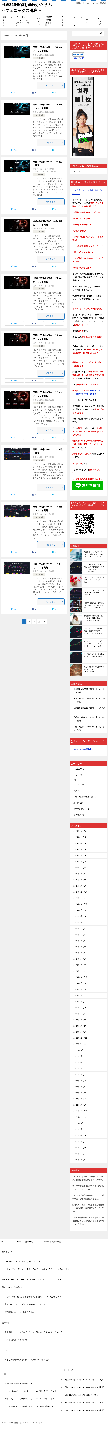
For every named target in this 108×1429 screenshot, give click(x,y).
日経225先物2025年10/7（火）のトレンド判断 (84, 1402)
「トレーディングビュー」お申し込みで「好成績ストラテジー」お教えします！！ (94, 568)
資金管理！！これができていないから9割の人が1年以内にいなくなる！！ (94, 555)
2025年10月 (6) (79, 831)
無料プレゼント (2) (81, 809)
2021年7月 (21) (79, 1141)
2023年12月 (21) (80, 965)
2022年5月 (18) (79, 1081)
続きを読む (50, 85)
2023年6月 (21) (79, 1001)
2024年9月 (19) (79, 910)
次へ (40, 622)
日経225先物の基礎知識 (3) (84, 797)
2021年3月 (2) (79, 1160)
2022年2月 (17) (79, 1099)
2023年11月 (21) (80, 971)
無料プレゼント (4, 21)
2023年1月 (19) (79, 1032)
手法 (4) (76, 791)
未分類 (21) (78, 803)
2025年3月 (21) (79, 874)
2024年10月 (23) (80, 904)
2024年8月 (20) (79, 916)
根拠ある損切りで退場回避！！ (18, 1340)
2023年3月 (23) (79, 1020)
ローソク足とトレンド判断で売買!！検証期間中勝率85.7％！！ (94, 631)
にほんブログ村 (78, 58)
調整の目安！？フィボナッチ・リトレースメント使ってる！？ (30, 1399)
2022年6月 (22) (79, 1074)
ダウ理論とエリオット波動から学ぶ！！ (94, 655)
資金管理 (62, 21)
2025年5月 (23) (79, 861)
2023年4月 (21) (79, 1014)
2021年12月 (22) (80, 1111)
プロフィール (38, 21)
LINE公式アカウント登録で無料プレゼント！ (94, 579)
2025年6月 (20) (79, 855)
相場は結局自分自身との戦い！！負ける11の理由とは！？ (93, 618)
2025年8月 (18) (79, 843)
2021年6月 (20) (79, 1147)
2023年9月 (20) (79, 983)
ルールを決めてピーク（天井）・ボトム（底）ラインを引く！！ (94, 643)
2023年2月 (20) (79, 1026)
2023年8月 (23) (79, 989)
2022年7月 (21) (79, 1068)
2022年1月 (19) (79, 1105)
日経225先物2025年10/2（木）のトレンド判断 (84, 1380)
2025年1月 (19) (79, 886)
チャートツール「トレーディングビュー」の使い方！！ (22, 21)
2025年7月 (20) (79, 849)
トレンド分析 (99, 21)
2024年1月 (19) (79, 959)
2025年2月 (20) (79, 880)
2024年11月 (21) (80, 898)
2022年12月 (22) (80, 1038)
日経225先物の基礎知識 (48, 21)
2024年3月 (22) (79, 947)
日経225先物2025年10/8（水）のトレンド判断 (84, 1410)
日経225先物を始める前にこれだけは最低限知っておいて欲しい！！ (94, 605)
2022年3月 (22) (79, 1093)
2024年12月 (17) (80, 892)
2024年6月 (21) (79, 928)
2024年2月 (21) (79, 953)
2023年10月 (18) (80, 977)
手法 (87, 21)
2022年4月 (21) (79, 1087)
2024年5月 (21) (79, 935)
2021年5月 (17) (79, 1154)
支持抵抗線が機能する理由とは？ (18, 1383)
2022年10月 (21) (80, 1050)
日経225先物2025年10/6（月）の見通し (81, 1395)
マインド (75, 21)
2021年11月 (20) (80, 1117)
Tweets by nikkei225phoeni (83, 749)
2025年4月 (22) (79, 867)
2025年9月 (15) (79, 837)
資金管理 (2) (78, 815)
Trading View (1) (80, 769)
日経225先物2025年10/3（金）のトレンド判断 (84, 1387)
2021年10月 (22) (80, 1123)
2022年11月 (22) (80, 1044)
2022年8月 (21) (79, 1062)
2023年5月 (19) (79, 1007)
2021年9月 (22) (79, 1129)
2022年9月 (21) (79, 1056)
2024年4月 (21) (79, 941)
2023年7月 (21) (79, 995)
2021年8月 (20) (79, 1135)
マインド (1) (78, 785)
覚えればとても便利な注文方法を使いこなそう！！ (94, 669)
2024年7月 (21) (79, 922)
